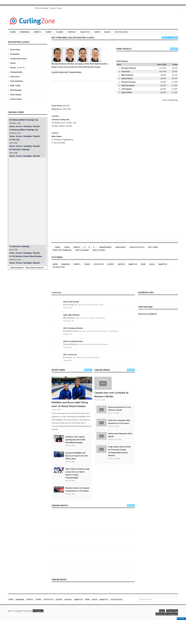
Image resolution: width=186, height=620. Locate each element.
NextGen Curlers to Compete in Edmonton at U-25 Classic (77, 489)
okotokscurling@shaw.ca (63, 139)
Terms (162, 611)
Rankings (24, 32)
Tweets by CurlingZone (147, 314)
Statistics (98, 264)
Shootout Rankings (62, 250)
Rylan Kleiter (126, 92)
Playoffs (36, 126)
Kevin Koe (125, 71)
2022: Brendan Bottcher (73, 341)
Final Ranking (15, 90)
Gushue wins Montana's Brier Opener (120, 435)
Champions (15, 54)
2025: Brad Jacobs (71, 301)
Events (37, 32)
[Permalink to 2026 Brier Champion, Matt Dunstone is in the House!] (101, 422)
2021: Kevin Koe (70, 354)
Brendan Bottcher (128, 68)
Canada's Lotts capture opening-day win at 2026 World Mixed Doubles (75, 439)
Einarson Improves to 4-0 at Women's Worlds (119, 408)
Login (60, 8)
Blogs (107, 32)
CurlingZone (38, 611)
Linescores (14, 76)
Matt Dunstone (127, 75)
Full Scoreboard (16, 267)
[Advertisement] (27, 201)
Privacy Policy (172, 611)
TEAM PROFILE (75, 72)
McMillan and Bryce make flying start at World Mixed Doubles (70, 404)
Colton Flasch (127, 78)
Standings (27, 126)
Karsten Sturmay (128, 82)
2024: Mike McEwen (71, 315)
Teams (48, 32)
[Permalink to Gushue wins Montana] (101, 435)
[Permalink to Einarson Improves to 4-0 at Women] (101, 409)
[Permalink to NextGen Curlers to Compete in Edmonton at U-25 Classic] (59, 489)
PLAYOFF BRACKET (60, 72)
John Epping (126, 89)
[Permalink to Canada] (59, 438)
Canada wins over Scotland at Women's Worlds (111, 394)
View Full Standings (170, 100)
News (97, 32)
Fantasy (72, 32)
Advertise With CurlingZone (167, 614)
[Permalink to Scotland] (59, 454)
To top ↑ (181, 619)
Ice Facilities (121, 32)
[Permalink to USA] (59, 470)
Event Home (15, 49)
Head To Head (16, 99)
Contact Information (18, 58)
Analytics (85, 32)
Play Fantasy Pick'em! (35, 267)
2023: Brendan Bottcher (73, 328)
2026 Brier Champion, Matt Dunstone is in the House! (119, 421)
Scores (59, 32)
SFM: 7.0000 (15, 85)
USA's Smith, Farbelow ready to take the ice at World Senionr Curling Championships (77, 473)
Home (13, 32)
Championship (16, 72)
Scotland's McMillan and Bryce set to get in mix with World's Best (76, 455)
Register (53, 8)
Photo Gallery (15, 94)
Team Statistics (16, 81)
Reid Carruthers (128, 85)
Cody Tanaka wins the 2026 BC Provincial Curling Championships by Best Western (119, 451)
